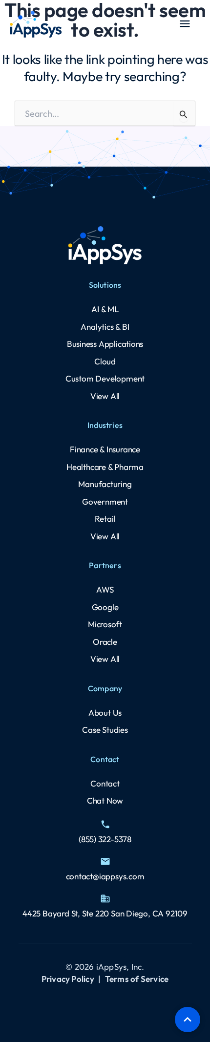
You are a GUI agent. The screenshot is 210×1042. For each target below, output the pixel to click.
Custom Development (105, 378)
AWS (104, 589)
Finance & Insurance (105, 449)
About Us (105, 712)
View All (105, 396)
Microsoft (105, 624)
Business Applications (105, 344)
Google (105, 607)
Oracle (105, 642)
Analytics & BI (105, 326)
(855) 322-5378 (105, 839)
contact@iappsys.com (105, 876)
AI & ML (105, 309)
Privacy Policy (68, 979)
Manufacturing (104, 484)
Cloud (105, 361)
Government (105, 501)
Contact (105, 783)
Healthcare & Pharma (105, 467)
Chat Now (105, 800)
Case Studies (104, 729)
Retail (105, 518)
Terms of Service (136, 979)
